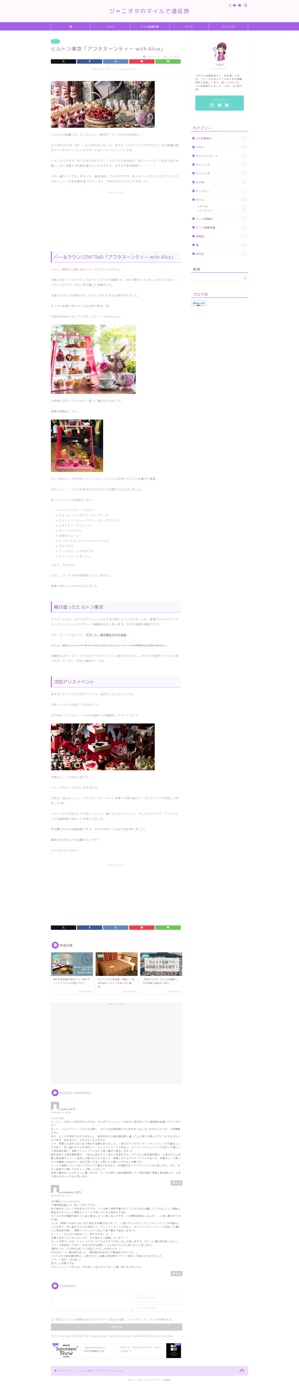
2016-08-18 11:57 (61, 1195)
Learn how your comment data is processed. (141, 1336)
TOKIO (110, 26)
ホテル (189, 26)
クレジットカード (220, 156)
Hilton (222, 206)
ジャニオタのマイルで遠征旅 (149, 11)
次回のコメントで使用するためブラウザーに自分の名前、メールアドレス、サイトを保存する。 (114, 1319)
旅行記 (220, 254)
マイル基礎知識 (150, 26)
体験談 (220, 236)
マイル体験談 (221, 219)
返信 (178, 1183)
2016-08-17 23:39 (61, 1112)
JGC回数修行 (220, 138)
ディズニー (220, 191)
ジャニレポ (228, 26)
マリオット (223, 210)
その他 (221, 182)
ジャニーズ (221, 165)
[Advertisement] (116, 220)
